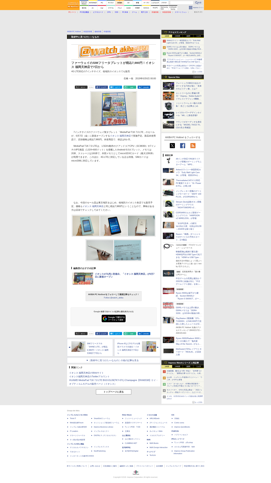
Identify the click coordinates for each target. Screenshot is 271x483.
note (131, 87)
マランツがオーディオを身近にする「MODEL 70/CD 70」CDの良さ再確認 (189, 125)
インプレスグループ (173, 466)
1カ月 (198, 36)
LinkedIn (146, 87)
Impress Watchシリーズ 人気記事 (183, 363)
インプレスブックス (101, 447)
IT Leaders (74, 431)
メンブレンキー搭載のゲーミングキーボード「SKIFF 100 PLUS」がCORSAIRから (189, 194)
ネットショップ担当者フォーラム (106, 423)
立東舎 (127, 431)
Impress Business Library (103, 427)
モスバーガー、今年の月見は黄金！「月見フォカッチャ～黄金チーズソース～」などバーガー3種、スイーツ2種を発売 (184, 392)
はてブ (117, 87)
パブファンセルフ (181, 435)
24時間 (177, 36)
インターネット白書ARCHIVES (82, 456)
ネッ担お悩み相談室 (77, 440)
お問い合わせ (95, 466)
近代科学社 (126, 447)
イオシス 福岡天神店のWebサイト (86, 373)
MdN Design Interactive (159, 447)
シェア (103, 87)
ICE (172, 415)
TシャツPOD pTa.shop (183, 443)
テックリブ (151, 452)
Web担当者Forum (76, 423)
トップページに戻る (113, 392)
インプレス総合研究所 (78, 427)
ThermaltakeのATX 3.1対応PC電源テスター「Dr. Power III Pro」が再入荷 (188, 183)
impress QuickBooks (182, 427)
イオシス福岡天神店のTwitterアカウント (89, 376)
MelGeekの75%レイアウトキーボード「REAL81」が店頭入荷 (189, 352)
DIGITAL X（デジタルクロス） (105, 435)
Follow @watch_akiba (113, 297)
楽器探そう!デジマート (133, 423)
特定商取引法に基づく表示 (194, 466)
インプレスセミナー (101, 431)
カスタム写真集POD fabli (184, 447)
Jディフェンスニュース (158, 423)
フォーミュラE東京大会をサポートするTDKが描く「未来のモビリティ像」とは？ (189, 86)
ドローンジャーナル (77, 435)
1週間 (188, 36)
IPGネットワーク (177, 439)
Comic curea (179, 423)
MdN (148, 440)
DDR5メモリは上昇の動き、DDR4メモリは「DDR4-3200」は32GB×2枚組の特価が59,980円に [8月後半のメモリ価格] (185, 49)
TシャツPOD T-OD (132, 427)
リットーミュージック (133, 418)
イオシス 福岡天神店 (120, 136)
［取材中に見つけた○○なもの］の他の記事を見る (113, 360)
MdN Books (154, 443)
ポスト (83, 87)
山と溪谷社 (126, 435)
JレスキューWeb (156, 431)
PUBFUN (175, 431)
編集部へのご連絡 (126, 466)
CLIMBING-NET (131, 443)
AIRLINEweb (154, 418)
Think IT (73, 418)
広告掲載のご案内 (110, 466)
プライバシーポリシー (144, 466)
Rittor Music (127, 415)
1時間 (167, 36)
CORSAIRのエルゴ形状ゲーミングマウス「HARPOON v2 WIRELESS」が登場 (188, 215)
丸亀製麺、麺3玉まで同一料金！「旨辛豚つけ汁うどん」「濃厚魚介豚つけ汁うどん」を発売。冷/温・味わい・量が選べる (184, 373)
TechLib (153, 455)
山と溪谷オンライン (132, 439)
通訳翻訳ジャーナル (157, 427)
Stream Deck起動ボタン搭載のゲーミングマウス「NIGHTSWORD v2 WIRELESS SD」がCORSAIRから (188, 207)
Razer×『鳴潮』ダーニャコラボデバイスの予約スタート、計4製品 (188, 237)
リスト (91, 87)
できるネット (75, 452)
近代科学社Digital (131, 451)
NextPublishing (100, 451)
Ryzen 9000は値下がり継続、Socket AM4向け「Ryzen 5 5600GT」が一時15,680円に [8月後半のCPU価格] (184, 55)
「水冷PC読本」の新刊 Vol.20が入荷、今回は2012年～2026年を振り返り (189, 226)
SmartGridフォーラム (102, 418)
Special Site (174, 77)
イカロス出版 (152, 415)
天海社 (176, 418)
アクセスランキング (177, 32)
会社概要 (159, 466)
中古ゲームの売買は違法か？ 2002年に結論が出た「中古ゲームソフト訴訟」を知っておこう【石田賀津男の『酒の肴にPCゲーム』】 (184, 68)
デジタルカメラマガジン (79, 447)
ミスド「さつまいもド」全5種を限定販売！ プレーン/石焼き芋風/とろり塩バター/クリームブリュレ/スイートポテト (184, 386)
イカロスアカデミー (157, 435)
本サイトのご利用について (77, 466)
